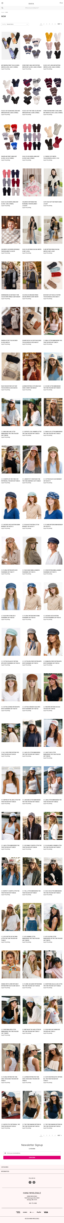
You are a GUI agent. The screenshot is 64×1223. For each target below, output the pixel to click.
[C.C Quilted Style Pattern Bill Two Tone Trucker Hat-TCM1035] (11, 1104)
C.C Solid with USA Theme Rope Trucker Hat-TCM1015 (51, 1030)
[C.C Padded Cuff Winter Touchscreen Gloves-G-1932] (53, 136)
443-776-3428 (33, 1203)
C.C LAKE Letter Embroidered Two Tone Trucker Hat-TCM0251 (10, 846)
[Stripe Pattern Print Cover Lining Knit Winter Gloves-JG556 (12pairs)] (53, 91)
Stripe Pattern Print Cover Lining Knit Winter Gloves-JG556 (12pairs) (53, 111)
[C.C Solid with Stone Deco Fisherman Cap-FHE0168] (11, 596)
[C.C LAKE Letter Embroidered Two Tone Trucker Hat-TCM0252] (53, 780)
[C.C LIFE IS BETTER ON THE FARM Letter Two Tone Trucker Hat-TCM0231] (11, 917)
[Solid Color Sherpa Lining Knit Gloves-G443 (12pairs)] (32, 136)
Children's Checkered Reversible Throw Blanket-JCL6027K (10, 250)
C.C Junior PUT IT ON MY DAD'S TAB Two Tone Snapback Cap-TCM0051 (31, 480)
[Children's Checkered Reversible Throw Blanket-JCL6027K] (11, 229)
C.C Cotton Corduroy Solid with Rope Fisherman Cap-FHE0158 (31, 708)
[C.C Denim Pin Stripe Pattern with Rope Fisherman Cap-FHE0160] (53, 641)
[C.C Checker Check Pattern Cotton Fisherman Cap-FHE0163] (53, 596)
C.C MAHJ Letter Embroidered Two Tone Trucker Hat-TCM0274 (52, 341)
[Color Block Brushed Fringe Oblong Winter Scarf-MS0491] (32, 275)
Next (59, 24)
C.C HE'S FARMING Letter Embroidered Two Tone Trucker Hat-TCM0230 (31, 938)
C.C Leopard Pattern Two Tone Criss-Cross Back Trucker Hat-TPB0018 (31, 1078)
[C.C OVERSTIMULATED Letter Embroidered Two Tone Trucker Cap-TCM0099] (11, 1010)
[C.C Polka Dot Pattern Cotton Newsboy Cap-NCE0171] (32, 505)
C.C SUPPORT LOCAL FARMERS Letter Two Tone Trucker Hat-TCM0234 (31, 432)
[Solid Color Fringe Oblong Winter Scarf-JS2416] (32, 229)
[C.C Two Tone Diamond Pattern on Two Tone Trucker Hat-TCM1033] (32, 1104)
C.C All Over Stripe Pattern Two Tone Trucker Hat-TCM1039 (10, 753)
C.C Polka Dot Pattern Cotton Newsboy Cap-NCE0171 (30, 525)
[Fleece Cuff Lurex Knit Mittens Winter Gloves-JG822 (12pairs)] (53, 45)
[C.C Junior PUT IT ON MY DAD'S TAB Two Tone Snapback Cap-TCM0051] (32, 459)
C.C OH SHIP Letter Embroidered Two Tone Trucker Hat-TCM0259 (52, 387)
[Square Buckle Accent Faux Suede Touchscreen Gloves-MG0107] (32, 321)
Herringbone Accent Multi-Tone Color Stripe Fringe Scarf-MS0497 (10, 296)
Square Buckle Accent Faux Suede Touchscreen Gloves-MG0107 (31, 341)
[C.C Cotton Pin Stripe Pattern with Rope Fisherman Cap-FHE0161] (32, 641)
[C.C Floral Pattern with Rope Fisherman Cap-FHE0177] (11, 550)
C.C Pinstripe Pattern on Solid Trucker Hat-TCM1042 (51, 708)
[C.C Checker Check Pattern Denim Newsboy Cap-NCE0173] (11, 505)
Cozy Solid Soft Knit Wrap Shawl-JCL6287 (52, 203)
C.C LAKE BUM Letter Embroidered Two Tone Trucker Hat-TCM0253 (31, 801)
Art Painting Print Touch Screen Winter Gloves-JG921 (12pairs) (10, 66)
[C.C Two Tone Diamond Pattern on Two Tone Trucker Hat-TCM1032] (53, 1104)
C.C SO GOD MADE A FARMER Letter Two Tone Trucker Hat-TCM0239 (52, 846)
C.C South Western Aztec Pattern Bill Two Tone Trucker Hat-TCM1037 (52, 1078)
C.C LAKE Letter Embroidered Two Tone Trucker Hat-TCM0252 (52, 801)
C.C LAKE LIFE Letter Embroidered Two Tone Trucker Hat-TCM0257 (31, 753)
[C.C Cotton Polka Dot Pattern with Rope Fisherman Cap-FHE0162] (11, 641)
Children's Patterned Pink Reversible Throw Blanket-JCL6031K (29, 203)
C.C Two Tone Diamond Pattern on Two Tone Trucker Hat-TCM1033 (31, 1125)
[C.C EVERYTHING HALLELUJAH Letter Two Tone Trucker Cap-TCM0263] (53, 964)
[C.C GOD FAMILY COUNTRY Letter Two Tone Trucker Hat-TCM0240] (32, 825)
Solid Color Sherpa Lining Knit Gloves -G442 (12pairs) (9, 203)
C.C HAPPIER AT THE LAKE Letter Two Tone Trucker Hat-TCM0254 (10, 801)
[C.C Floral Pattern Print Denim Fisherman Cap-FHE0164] (32, 596)
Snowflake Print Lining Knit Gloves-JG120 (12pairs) (9, 157)
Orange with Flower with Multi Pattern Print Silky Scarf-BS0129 (10, 985)
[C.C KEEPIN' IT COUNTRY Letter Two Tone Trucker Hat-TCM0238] (11, 871)
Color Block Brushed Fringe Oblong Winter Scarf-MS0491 (30, 296)
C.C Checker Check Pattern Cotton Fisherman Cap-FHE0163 (52, 616)
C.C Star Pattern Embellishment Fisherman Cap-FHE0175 (52, 571)
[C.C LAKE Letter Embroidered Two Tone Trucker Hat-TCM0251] (11, 825)
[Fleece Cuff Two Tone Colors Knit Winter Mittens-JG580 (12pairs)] (32, 91)
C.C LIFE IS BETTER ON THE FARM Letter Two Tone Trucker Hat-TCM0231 (9, 938)
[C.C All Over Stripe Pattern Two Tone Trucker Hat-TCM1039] (11, 732)
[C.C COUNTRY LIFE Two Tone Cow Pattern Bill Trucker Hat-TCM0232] (11, 459)
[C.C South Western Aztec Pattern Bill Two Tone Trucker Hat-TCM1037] (53, 1057)
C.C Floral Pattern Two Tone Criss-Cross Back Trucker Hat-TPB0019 (10, 1078)
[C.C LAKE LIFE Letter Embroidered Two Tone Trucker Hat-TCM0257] (32, 732)
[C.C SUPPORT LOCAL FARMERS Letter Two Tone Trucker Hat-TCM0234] (32, 412)
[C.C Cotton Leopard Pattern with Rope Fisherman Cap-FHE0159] (11, 687)
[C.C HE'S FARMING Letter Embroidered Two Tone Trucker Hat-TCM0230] (32, 917)
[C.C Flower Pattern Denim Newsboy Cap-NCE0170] (53, 505)
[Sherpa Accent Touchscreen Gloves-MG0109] (11, 321)
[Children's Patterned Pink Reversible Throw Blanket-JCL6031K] (32, 182)
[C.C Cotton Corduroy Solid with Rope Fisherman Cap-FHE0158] (32, 687)
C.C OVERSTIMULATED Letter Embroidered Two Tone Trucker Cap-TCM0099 (9, 1031)
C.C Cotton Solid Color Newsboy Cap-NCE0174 (52, 480)
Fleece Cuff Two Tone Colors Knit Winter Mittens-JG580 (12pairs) (31, 111)
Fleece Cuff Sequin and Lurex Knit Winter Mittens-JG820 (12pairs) (10, 111)
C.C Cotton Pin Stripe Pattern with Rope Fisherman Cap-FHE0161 (32, 662)
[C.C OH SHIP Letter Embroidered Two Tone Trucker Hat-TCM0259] (53, 366)
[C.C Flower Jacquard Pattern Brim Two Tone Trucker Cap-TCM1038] (32, 964)
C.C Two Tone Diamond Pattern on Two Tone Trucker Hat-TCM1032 (52, 1125)
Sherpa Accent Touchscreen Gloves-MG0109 (9, 341)
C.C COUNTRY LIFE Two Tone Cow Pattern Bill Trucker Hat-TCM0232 (10, 480)
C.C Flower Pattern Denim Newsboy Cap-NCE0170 (53, 525)
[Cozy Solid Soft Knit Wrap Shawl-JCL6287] (53, 182)
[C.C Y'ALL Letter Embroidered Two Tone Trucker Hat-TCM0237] (32, 871)
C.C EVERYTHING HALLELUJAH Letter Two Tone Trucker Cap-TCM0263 (52, 985)
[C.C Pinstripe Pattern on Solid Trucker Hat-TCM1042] (53, 687)
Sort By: (4, 24)
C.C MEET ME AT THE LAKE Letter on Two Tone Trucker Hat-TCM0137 (31, 1030)
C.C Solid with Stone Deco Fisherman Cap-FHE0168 (8, 616)
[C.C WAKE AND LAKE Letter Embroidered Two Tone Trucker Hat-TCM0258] (11, 412)
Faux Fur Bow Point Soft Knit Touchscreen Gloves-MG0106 (9, 387)
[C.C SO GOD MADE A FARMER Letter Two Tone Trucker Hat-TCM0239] (53, 825)
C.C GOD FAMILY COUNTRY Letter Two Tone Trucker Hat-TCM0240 (32, 846)
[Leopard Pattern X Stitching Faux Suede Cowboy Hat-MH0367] (32, 366)
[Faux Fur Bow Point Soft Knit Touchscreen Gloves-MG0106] (11, 366)
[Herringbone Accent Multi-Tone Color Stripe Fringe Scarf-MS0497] (11, 275)
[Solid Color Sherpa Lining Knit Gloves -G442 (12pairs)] (11, 182)
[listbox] (17, 24)
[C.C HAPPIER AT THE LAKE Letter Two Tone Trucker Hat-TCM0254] (11, 780)
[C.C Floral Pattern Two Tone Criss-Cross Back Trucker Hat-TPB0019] (11, 1057)
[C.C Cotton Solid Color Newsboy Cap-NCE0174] (53, 459)
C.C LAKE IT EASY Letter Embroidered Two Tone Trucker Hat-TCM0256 (52, 754)
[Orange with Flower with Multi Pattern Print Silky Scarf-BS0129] (11, 964)
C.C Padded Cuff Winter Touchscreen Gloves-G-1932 (51, 157)
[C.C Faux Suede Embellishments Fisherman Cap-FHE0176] (32, 550)
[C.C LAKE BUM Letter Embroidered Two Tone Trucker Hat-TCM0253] (32, 780)
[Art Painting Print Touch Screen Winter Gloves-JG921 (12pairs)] (11, 45)
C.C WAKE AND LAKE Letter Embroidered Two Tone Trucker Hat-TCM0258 (9, 433)
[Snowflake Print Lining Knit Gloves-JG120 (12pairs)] (11, 136)
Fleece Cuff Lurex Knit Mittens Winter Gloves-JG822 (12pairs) (51, 66)
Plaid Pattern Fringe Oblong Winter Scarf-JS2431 (51, 250)
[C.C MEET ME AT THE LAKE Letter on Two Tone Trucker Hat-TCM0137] (32, 1010)
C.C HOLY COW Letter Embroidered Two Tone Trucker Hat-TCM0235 (52, 892)
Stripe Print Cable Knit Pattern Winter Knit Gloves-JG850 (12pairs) (32, 66)
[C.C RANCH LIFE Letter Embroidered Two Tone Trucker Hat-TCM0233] (53, 412)
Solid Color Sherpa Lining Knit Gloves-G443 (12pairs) (30, 157)
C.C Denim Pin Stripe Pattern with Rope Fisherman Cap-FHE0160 (52, 662)
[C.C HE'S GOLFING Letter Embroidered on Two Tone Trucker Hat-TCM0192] (53, 917)
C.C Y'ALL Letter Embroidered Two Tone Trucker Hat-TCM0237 (31, 892)
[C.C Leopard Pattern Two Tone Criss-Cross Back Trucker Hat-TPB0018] (32, 1057)
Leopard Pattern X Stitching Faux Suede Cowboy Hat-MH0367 (31, 387)
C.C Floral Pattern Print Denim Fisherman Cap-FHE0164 (31, 616)
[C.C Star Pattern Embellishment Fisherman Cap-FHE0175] (53, 550)
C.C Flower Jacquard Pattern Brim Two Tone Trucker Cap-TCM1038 (32, 985)
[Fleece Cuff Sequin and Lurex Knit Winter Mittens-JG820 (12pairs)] (11, 91)
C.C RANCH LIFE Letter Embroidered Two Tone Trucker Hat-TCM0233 (52, 432)
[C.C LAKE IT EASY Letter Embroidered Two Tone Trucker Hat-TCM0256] (53, 732)
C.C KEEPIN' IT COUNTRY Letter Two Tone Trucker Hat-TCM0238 (10, 892)
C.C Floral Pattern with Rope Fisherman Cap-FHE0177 (9, 571)
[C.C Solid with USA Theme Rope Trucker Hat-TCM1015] (53, 1010)
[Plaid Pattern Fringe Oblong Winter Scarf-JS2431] (53, 229)
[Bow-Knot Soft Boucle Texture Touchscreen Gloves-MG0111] (53, 275)
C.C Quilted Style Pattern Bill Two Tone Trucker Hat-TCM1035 (10, 1125)
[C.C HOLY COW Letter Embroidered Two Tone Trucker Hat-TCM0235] (53, 871)
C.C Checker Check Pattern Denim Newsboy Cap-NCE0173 (10, 525)
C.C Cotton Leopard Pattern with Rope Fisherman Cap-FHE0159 (10, 708)
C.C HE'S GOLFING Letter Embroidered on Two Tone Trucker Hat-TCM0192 (52, 938)
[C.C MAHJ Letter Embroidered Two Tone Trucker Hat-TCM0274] (53, 321)
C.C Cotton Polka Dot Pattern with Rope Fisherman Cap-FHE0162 (10, 662)
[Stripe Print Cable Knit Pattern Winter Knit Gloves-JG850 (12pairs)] (32, 45)
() (62, 3)
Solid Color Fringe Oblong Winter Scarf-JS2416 (31, 250)
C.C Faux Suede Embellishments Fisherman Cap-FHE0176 (31, 571)
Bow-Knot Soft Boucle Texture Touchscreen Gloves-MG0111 (52, 296)
